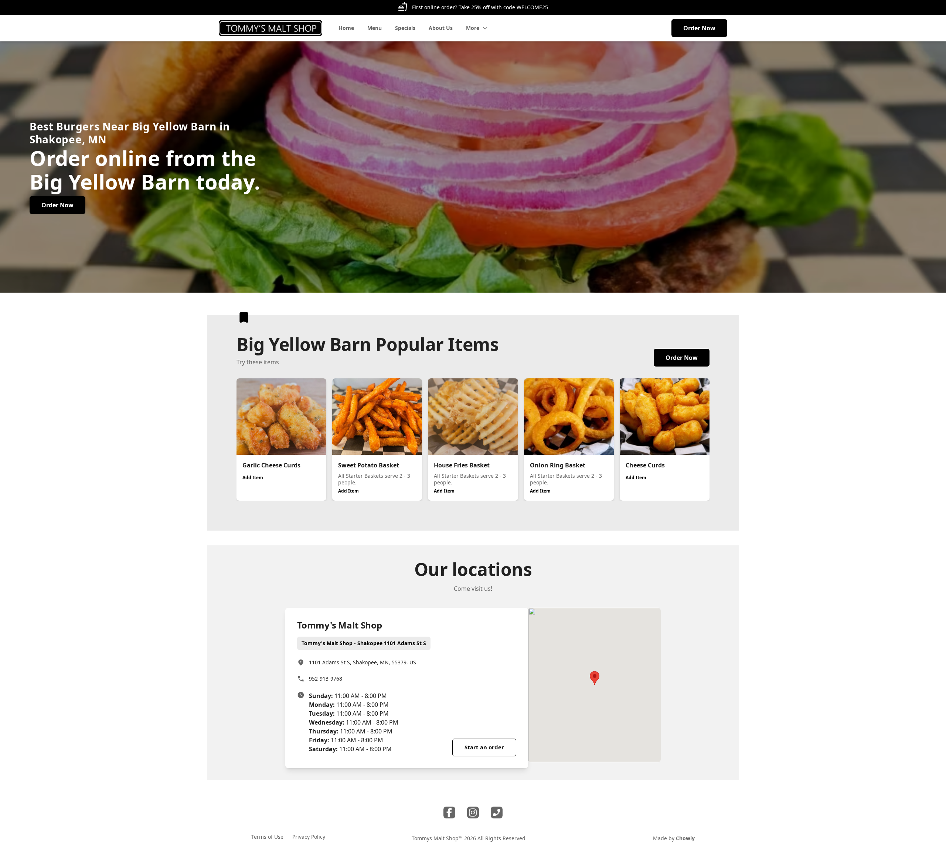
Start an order (484, 747)
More (472, 27)
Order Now (699, 28)
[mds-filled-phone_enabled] (497, 812)
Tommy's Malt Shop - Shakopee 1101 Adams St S (364, 643)
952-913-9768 (325, 678)
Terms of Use (267, 836)
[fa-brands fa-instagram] (473, 812)
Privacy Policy (308, 836)
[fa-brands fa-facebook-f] (449, 812)
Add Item (252, 477)
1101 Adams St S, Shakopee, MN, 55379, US (362, 662)
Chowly (685, 838)
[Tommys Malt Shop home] (270, 28)
